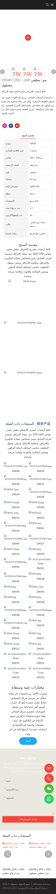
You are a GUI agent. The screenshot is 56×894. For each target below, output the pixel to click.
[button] (7, 854)
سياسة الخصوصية (26, 888)
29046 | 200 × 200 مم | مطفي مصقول (40, 871)
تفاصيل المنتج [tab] (28, 135)
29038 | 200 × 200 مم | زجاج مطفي (13, 871)
